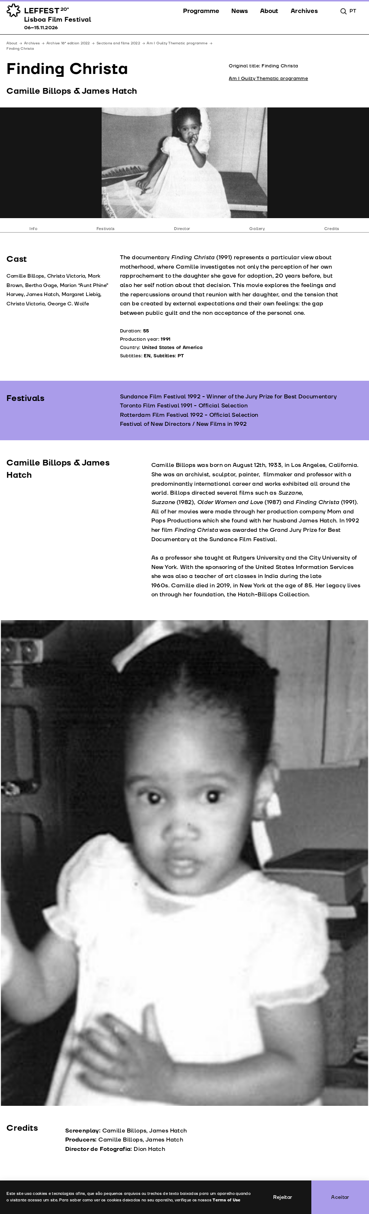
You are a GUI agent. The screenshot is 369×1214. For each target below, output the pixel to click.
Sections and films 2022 (118, 43)
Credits (331, 228)
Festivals (106, 228)
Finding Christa (20, 48)
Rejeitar (282, 1197)
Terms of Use (226, 1200)
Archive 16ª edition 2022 (68, 43)
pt (353, 11)
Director (182, 228)
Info (33, 228)
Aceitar (340, 1197)
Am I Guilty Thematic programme (177, 43)
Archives (32, 43)
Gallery (257, 228)
